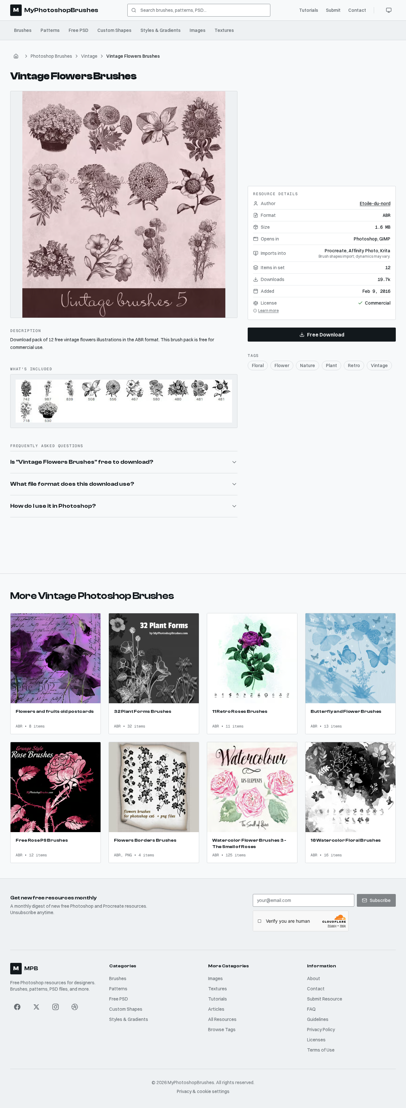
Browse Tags (222, 1029)
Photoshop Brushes (51, 56)
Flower (281, 365)
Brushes (23, 30)
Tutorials (308, 10)
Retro (354, 365)
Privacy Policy (321, 1029)
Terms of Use (321, 1050)
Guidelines (317, 1019)
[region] (123, 204)
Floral (258, 365)
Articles (216, 1009)
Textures (224, 30)
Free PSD (78, 30)
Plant (331, 365)
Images (198, 30)
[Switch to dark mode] (389, 10)
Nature (307, 365)
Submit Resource (324, 999)
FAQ (311, 1009)
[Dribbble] (75, 1007)
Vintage (89, 56)
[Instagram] (56, 1007)
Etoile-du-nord (375, 203)
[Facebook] (17, 1007)
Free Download (325, 334)
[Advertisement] (322, 131)
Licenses (316, 1040)
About (313, 978)
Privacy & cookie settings (203, 1091)
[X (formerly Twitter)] (36, 1007)
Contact (357, 10)
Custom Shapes (114, 30)
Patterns (50, 30)
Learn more (268, 310)
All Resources (222, 1019)
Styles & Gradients (160, 30)
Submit (333, 10)
